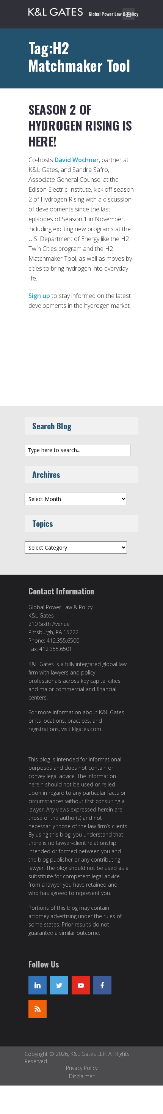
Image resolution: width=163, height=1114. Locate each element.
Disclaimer (81, 1076)
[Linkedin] (37, 985)
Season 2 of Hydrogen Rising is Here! (80, 125)
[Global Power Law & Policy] (83, 10)
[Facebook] (102, 985)
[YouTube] (81, 985)
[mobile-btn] (128, 14)
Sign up (39, 295)
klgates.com (86, 729)
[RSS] (37, 1009)
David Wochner (77, 160)
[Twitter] (59, 985)
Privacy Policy (81, 1067)
